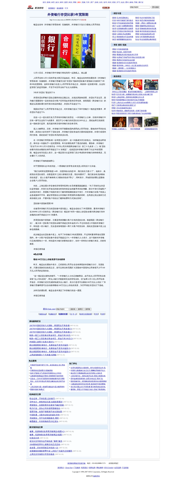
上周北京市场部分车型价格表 (42, 454)
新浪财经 (51, 8)
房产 (92, 2)
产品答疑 (125, 468)
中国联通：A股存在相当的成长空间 (45, 415)
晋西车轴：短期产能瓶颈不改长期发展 (46, 412)
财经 (61, 2)
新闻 (48, 2)
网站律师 (100, 468)
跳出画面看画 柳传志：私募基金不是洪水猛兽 (48, 345)
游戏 (96, 2)
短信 (122, 2)
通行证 (140, 2)
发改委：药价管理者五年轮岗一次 (44, 448)
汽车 (87, 2)
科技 (70, 2)
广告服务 (77, 468)
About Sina (69, 468)
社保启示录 (34, 438)
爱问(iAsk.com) (49, 309)
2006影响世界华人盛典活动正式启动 (45, 444)
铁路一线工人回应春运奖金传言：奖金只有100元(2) (51, 339)
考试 (109, 2)
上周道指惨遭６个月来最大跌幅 (42, 355)
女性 (101, 2)
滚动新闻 (60, 8)
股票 (66, 2)
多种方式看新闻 (85, 314)
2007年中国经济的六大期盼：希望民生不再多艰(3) (50, 329)
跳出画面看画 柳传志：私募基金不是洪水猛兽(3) (49, 348)
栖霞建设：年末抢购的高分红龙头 (44, 421)
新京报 (83, 20)
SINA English (108, 468)
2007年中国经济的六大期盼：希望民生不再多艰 (49, 326)
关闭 (102, 314)
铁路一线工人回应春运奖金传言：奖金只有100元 (49, 335)
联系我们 (84, 468)
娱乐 (57, 2)
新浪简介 (61, 468)
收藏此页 (52, 314)
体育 (53, 2)
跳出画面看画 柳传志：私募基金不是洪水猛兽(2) (49, 352)
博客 (74, 2)
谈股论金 (42, 314)
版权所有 (96, 476)
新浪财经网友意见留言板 (77, 463)
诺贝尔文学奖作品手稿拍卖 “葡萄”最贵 (46, 441)
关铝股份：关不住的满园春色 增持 (44, 418)
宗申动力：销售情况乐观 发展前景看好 (46, 402)
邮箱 (131, 2)
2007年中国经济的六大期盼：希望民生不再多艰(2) (50, 332)
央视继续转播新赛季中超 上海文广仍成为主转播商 (51, 451)
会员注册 (117, 468)
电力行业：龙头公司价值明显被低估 (45, 408)
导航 (135, 2)
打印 (96, 314)
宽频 (83, 2)
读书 (105, 2)
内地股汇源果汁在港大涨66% (41, 342)
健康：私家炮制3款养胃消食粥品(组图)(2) (47, 431)
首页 (44, 2)
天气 (118, 2)
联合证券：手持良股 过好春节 (42, 399)
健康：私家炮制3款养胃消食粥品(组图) (46, 435)
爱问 (127, 2)
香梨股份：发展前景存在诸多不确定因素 (47, 405)
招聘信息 (92, 468)
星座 (114, 2)
